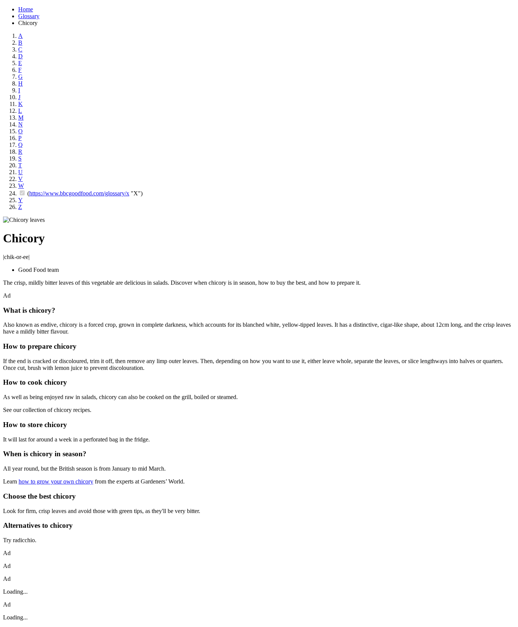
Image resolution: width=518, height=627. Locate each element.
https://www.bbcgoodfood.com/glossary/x (79, 193)
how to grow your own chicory (56, 481)
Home (25, 9)
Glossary (28, 16)
